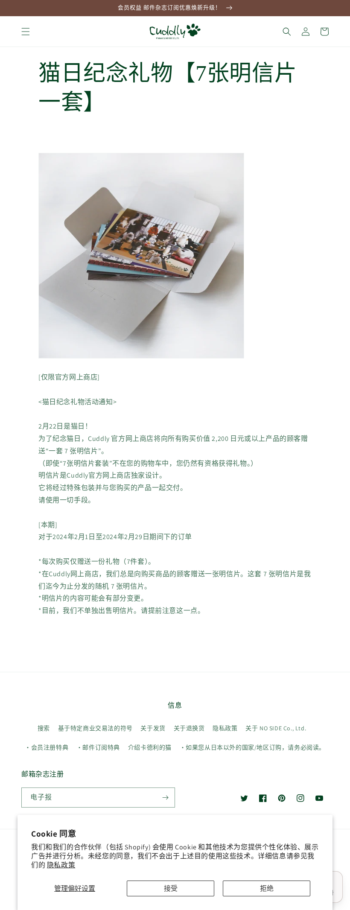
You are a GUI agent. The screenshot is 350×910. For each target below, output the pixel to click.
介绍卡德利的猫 (150, 747)
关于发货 (152, 728)
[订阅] (165, 798)
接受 (171, 888)
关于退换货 (189, 728)
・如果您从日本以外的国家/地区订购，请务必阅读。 (252, 747)
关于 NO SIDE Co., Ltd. (275, 728)
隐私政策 (61, 864)
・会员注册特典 (46, 747)
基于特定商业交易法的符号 (95, 728)
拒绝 (267, 888)
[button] (25, 31)
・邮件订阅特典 (98, 747)
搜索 (44, 728)
